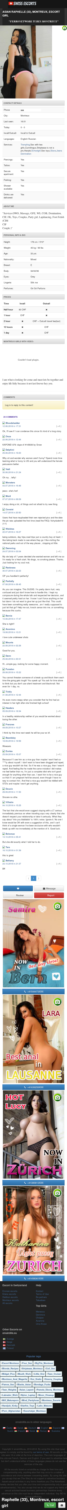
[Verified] (33, 62)
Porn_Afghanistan (11, 1410)
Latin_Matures (45, 1405)
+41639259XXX (35, 1087)
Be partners (41, 1297)
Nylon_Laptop (28, 1395)
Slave (53, 150)
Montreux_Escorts (51, 1400)
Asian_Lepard (27, 1389)
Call (51, 1505)
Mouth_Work (24, 1373)
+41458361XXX (35, 1278)
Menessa (40, 1311)
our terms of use (41, 1452)
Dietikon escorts (10, 1297)
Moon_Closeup (46, 1395)
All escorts (7, 1303)
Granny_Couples (53, 1379)
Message (51, 888)
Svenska (55, 1430)
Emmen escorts (9, 1291)
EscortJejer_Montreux (35, 1410)
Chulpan (40, 1317)
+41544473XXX (35, 991)
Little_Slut (39, 1373)
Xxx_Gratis (36, 1379)
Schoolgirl (36, 150)
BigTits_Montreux (44, 1363)
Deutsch (32, 1427)
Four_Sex (27, 1363)
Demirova (40, 1314)
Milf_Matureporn (10, 1400)
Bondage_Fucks (42, 1384)
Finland (10, 1348)
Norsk (32, 1430)
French (21, 1430)
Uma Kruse (41, 1323)
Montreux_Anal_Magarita (14, 1379)
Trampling (25, 144)
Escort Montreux (10, 1363)
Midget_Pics (8, 1373)
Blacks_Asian (24, 1384)
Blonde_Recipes (10, 1368)
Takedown (40, 1300)
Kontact (39, 1291)
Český (9, 1427)
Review (19, 895)
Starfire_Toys (27, 1405)
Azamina (40, 1320)
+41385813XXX (35, 1182)
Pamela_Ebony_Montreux (50, 1389)
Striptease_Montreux (32, 1368)
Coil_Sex (50, 1368)
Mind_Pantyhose (30, 1400)
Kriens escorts (9, 1293)
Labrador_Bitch (10, 1395)
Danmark (11, 1344)
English (44, 1427)
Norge (9, 1341)
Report (50, 895)
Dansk (20, 1427)
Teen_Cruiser (54, 1373)
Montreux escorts (10, 1300)
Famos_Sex (8, 1384)
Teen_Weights (9, 1389)
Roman (43, 1430)
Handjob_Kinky (10, 1405)
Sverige (10, 1338)
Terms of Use (42, 1293)
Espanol (56, 1427)
